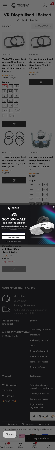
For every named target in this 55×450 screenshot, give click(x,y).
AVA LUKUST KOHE (13, 237)
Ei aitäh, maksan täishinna (13, 241)
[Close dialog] (53, 206)
